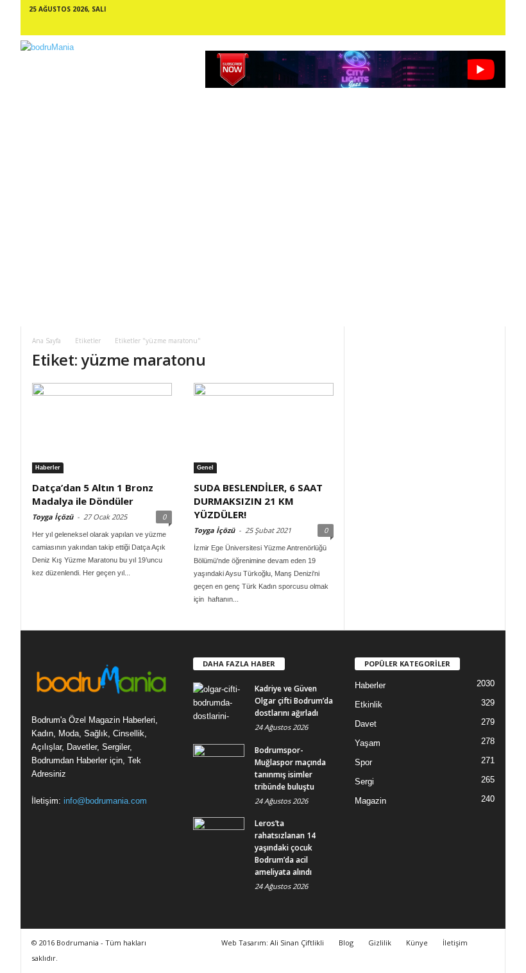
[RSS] (442, 25)
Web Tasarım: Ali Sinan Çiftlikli (272, 942)
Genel (205, 467)
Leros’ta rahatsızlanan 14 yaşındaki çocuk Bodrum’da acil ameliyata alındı (285, 847)
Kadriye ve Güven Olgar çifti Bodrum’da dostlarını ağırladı (294, 700)
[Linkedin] (407, 25)
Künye (417, 942)
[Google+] (372, 25)
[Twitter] (476, 25)
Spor (363, 762)
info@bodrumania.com (105, 801)
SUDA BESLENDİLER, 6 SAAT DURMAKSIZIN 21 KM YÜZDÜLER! (258, 501)
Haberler (47, 467)
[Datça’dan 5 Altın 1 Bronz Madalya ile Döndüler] (102, 428)
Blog (346, 942)
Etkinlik (368, 704)
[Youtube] (494, 25)
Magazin (370, 801)
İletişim (455, 942)
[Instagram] (390, 25)
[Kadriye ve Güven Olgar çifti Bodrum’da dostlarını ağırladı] (218, 701)
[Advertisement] (263, 230)
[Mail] (424, 25)
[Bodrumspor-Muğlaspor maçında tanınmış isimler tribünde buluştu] (218, 763)
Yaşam (367, 743)
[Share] (459, 25)
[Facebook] (355, 25)
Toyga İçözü (52, 516)
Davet (366, 724)
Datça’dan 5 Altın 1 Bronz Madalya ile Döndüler (92, 494)
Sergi (364, 781)
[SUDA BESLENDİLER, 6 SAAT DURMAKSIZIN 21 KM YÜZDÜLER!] (264, 428)
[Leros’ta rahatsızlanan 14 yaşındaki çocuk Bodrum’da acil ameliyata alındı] (218, 836)
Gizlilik (379, 942)
